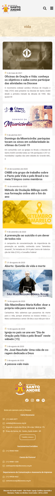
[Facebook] (27, 400)
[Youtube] (38, 400)
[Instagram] (32, 400)
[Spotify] (43, 400)
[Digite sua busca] (44, 8)
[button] (52, 8)
